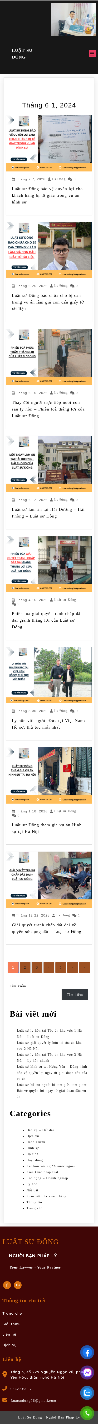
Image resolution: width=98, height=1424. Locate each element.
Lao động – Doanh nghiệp (47, 1178)
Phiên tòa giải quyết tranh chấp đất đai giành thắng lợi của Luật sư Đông (47, 620)
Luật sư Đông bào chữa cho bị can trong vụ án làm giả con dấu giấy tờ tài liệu (48, 302)
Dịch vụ (32, 1136)
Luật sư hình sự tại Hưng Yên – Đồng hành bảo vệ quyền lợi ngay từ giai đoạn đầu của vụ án (52, 1072)
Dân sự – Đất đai (40, 1130)
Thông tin (34, 1202)
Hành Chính (35, 1142)
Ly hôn (32, 1184)
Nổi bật (32, 1190)
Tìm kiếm (18, 986)
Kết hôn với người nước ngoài (50, 1166)
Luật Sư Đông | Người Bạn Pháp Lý (49, 1417)
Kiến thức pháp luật (42, 1172)
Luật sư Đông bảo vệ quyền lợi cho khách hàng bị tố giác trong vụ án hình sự (47, 195)
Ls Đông (59, 179)
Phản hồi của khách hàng (46, 1196)
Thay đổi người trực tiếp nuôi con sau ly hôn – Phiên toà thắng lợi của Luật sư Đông (48, 409)
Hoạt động (34, 1160)
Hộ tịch (32, 1154)
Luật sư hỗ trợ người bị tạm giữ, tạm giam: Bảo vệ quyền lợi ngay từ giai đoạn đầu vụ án (52, 1091)
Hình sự (32, 1148)
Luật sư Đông (65, 600)
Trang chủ (34, 1208)
